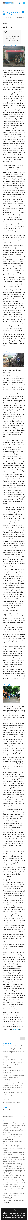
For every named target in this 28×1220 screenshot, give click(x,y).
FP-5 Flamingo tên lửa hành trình (13, 1141)
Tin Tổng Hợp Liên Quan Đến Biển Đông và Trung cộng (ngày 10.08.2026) (13, 1077)
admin (6, 17)
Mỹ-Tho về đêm (7, 1100)
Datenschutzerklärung (17, 1218)
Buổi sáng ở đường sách (12, 40)
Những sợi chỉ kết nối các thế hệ (12, 1060)
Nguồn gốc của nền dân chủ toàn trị (13, 1046)
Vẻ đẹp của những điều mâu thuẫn (13, 1049)
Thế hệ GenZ (6, 1057)
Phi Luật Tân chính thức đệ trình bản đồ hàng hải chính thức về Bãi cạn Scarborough (14, 1065)
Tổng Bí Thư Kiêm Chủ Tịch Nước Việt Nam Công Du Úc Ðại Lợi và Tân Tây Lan (14, 1095)
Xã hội (22, 17)
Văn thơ (19, 17)
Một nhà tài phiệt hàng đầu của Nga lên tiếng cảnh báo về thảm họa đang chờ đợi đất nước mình (14, 1182)
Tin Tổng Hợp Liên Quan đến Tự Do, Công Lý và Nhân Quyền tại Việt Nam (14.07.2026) (14, 1189)
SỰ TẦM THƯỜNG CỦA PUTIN (12, 1103)
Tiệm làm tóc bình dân (12, 36)
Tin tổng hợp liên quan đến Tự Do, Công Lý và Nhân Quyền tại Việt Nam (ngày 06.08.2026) (14, 1159)
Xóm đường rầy (10, 38)
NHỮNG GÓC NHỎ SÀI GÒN (11, 1123)
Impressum (6, 1218)
